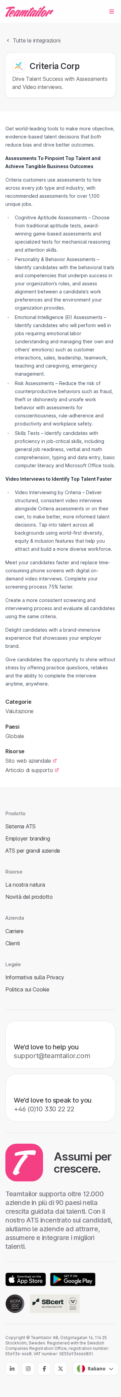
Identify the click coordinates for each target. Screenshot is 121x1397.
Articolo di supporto (29, 770)
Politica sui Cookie (27, 989)
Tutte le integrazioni (36, 40)
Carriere (14, 931)
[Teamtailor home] (29, 11)
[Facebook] (44, 1368)
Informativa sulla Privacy (34, 977)
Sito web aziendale (28, 760)
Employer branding (27, 838)
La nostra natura (25, 884)
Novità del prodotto (29, 896)
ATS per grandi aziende (32, 850)
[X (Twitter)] (60, 1368)
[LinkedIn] (12, 1368)
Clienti (12, 943)
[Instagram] (28, 1368)
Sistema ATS (20, 826)
